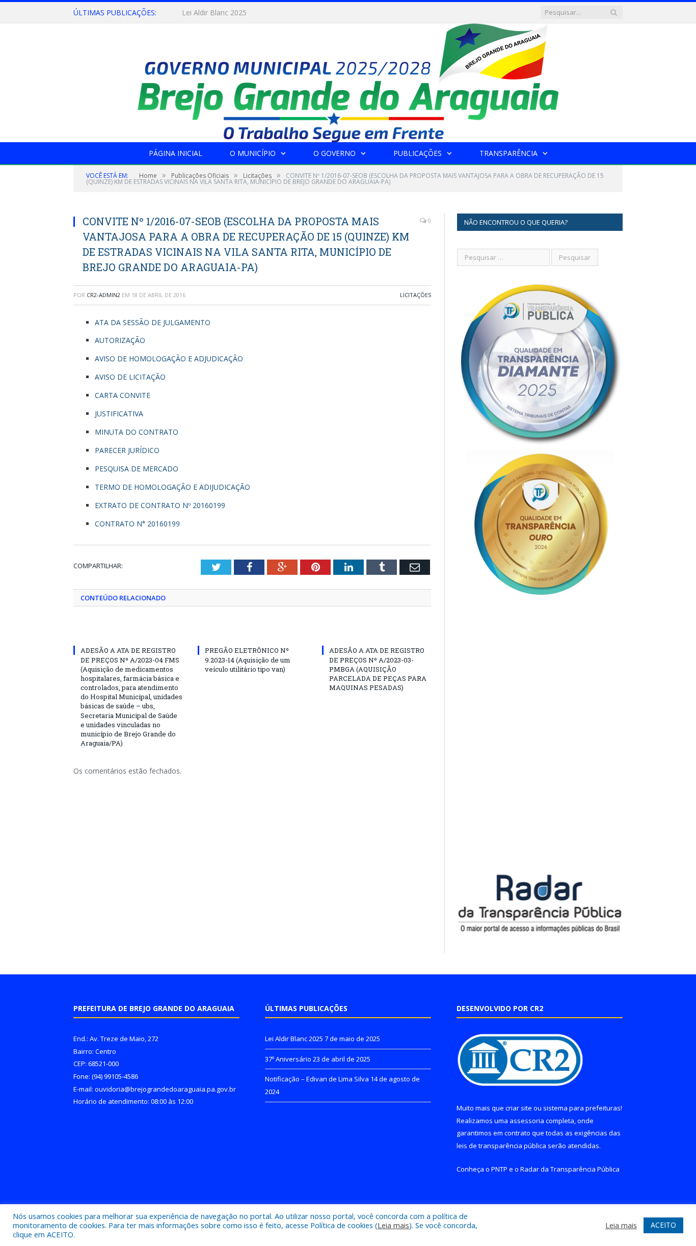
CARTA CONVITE (122, 395)
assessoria (527, 1120)
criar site (518, 1107)
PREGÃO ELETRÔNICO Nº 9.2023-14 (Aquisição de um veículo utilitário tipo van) (247, 659)
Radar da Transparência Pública (570, 1169)
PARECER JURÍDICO (127, 450)
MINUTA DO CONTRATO (136, 432)
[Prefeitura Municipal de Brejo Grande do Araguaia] (348, 80)
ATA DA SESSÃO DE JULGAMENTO (152, 322)
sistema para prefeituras (582, 1107)
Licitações (415, 295)
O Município (253, 153)
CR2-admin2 (103, 295)
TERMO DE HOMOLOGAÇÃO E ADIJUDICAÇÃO (172, 487)
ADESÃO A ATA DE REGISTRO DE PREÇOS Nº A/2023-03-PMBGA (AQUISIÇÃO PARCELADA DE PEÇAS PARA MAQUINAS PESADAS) (377, 669)
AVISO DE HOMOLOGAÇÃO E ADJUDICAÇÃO (169, 358)
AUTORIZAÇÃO (120, 340)
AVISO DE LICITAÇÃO (130, 377)
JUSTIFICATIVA (119, 413)
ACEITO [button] (663, 1225)
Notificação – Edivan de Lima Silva (317, 1078)
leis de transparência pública (501, 1145)
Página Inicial (175, 153)
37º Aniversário (206, 12)
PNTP (499, 1169)
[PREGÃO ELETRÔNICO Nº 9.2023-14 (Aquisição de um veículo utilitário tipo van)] (252, 631)
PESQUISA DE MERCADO (136, 468)
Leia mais (393, 1225)
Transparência (508, 153)
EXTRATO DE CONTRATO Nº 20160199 (160, 505)
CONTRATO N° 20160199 (137, 523)
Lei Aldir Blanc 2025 (294, 1038)
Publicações (417, 153)
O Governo (334, 153)
